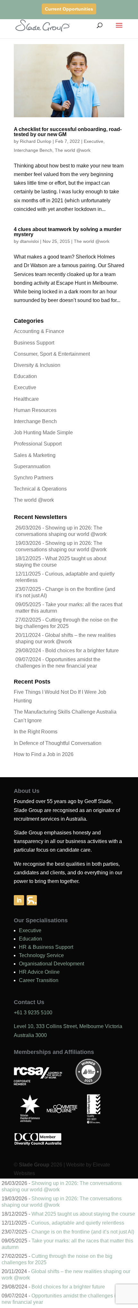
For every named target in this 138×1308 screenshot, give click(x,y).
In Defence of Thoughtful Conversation (57, 743)
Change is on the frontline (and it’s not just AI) (82, 1231)
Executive (93, 141)
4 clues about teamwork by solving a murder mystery (67, 232)
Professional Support (38, 443)
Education (25, 376)
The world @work (73, 150)
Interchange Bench (33, 150)
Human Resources (35, 410)
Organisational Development (51, 963)
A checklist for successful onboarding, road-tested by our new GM (68, 132)
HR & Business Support (46, 947)
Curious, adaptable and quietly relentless (77, 1223)
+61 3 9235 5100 (33, 1012)
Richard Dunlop (35, 141)
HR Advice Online (39, 972)
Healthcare (26, 399)
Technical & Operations (40, 488)
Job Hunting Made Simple (43, 432)
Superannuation (32, 466)
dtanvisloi (29, 241)
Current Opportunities (69, 9)
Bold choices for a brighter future (82, 650)
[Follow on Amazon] (32, 900)
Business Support (34, 342)
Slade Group (34, 1164)
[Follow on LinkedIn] (19, 900)
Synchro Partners (33, 477)
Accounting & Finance (39, 331)
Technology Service (41, 955)
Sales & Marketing (35, 455)
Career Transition (38, 980)
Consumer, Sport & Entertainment (52, 354)
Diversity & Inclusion (37, 365)
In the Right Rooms (35, 731)
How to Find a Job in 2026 (43, 754)
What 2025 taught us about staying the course (83, 1214)
